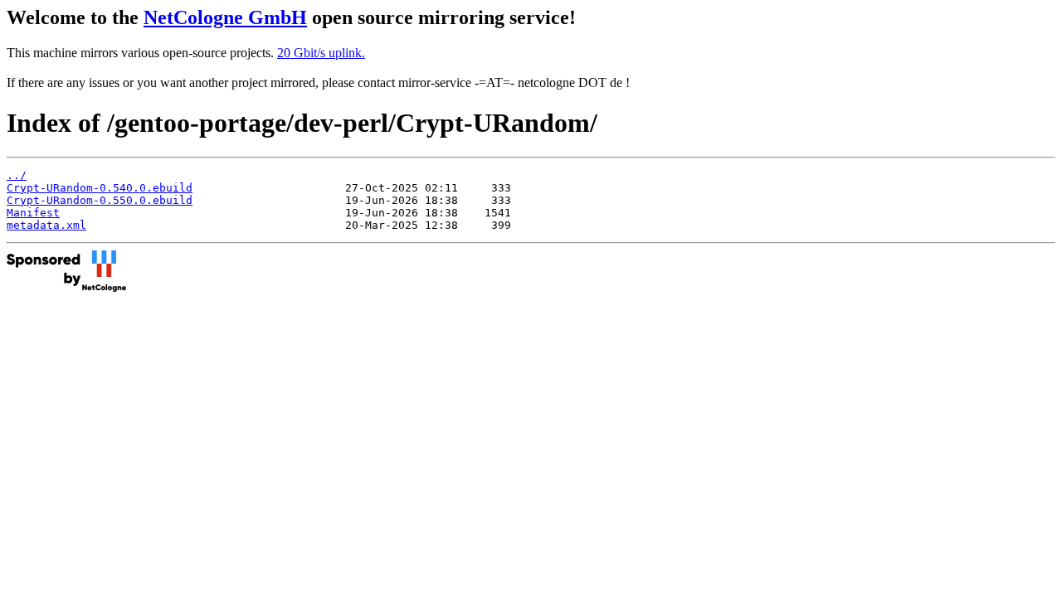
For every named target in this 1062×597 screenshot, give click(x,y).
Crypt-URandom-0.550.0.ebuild (99, 200)
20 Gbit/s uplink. (321, 53)
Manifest (33, 212)
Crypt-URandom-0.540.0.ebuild (99, 188)
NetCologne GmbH (225, 17)
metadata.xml (46, 225)
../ (17, 175)
